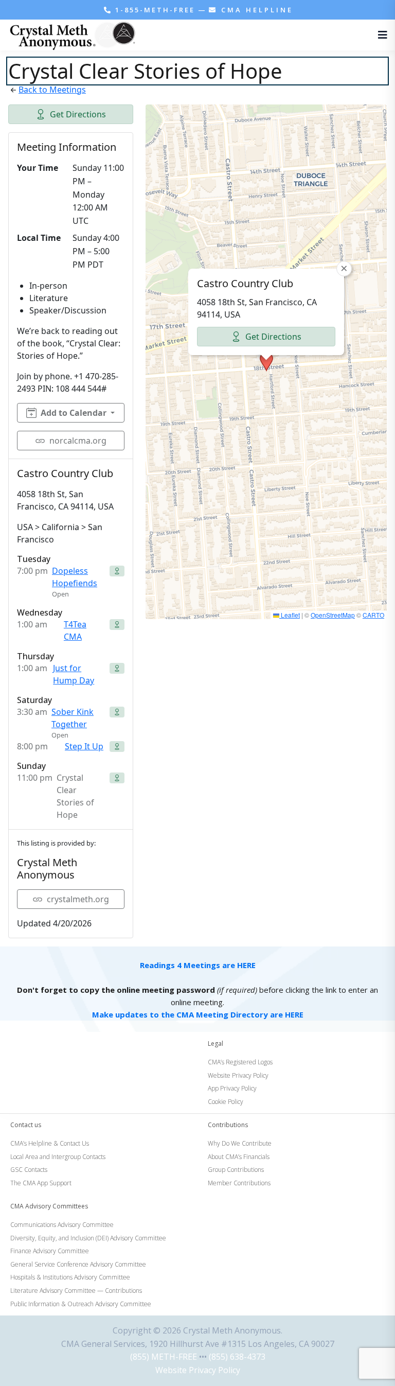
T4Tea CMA (75, 630)
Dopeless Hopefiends (74, 577)
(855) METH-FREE (163, 1356)
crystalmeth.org (78, 899)
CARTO (373, 614)
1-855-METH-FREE (155, 9)
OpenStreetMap (333, 614)
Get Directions (78, 114)
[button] (266, 362)
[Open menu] (380, 35)
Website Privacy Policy (197, 1370)
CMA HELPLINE (255, 9)
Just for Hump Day (73, 674)
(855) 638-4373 (237, 1356)
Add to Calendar (73, 412)
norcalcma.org (77, 440)
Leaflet (289, 614)
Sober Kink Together (72, 718)
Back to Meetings (52, 89)
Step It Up (84, 746)
